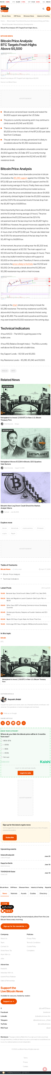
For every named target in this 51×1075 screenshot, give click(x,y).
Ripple (13, 533)
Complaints (31, 950)
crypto (4, 533)
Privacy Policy (31, 938)
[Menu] (48, 9)
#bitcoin (4, 371)
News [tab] (4, 893)
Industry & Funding (43, 16)
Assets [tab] (23, 893)
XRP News (17, 16)
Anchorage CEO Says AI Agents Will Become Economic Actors (27, 624)
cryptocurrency (28, 528)
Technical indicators (11, 579)
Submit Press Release (8, 977)
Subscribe (10, 837)
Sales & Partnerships (8, 981)
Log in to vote (25, 773)
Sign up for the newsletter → (15, 926)
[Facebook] (8, 723)
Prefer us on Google (9, 713)
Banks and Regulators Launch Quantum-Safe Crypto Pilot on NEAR (26, 599)
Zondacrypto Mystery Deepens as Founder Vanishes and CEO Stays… (27, 613)
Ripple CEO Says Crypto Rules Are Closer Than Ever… (24, 619)
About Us (4, 938)
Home (3, 21)
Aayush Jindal (14, 699)
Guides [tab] (33, 893)
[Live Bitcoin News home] (5, 9)
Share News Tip (6, 950)
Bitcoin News (6, 16)
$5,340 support (20, 178)
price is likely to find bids (23, 264)
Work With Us (5, 954)
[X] (3, 723)
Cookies (25, 1066)
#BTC (13, 371)
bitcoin (3, 638)
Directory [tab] (43, 893)
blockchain (14, 528)
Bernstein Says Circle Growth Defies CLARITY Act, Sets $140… (26, 593)
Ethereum (40, 528)
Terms (26, 1058)
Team (2, 942)
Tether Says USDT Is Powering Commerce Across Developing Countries (27, 606)
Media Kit (4, 969)
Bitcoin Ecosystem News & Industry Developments (17, 24)
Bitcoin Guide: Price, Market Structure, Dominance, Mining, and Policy (28, 21)
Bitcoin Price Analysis (11, 574)
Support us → (8, 1001)
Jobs (2, 958)
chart (15, 305)
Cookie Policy (31, 946)
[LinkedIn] (13, 723)
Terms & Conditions (33, 942)
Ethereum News (29, 16)
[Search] (43, 9)
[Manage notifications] (45, 1069)
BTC (2, 642)
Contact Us (4, 946)
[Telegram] (18, 723)
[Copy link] (24, 723)
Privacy (25, 1062)
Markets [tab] (14, 893)
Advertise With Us (7, 973)
